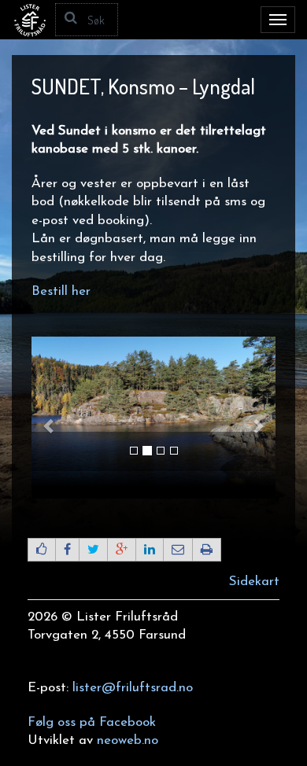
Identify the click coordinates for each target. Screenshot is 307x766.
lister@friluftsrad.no (132, 687)
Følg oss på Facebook (92, 722)
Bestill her (61, 291)
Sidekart (254, 581)
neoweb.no (127, 740)
